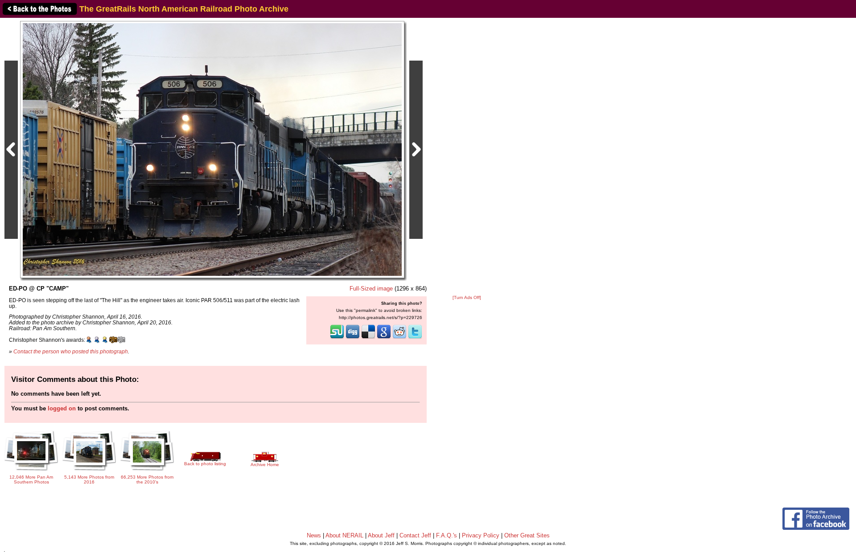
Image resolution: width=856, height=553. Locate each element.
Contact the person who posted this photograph (70, 351)
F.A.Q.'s (446, 535)
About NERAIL (344, 535)
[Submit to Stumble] (337, 338)
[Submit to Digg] (353, 338)
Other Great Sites (527, 535)
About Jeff (381, 535)
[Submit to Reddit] (399, 338)
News (314, 535)
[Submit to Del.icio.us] (368, 338)
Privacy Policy (480, 535)
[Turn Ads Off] (467, 297)
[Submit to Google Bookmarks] (384, 338)
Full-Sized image (371, 288)
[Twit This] (415, 338)
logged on (62, 408)
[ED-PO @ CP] (212, 149)
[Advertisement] (466, 157)
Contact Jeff (415, 535)
